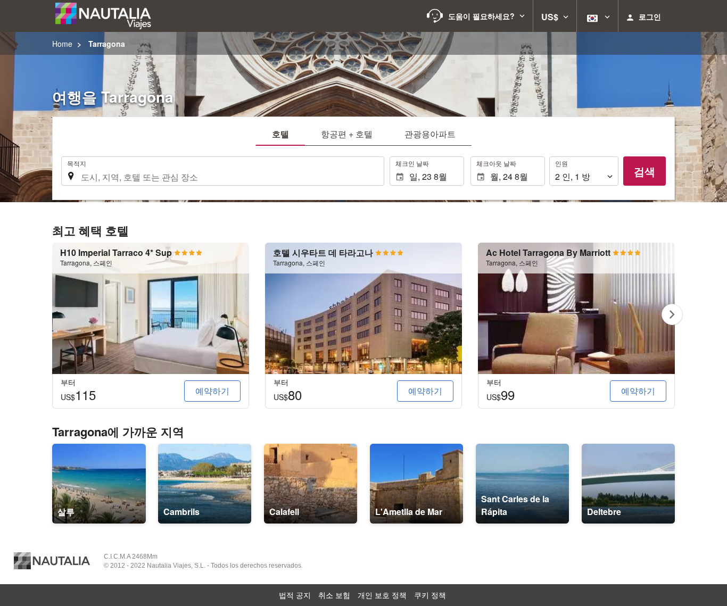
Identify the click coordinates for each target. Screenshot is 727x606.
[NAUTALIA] (108, 16)
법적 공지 (295, 595)
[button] (476, 16)
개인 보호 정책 (382, 595)
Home (62, 43)
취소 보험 (334, 595)
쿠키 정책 (430, 595)
